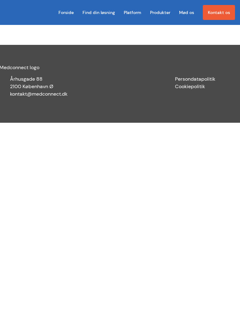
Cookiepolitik (190, 86)
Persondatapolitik (195, 79)
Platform (132, 12)
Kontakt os (219, 12)
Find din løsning (98, 12)
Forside (66, 12)
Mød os (186, 12)
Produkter (160, 12)
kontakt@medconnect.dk (39, 94)
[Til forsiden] (7, 12)
